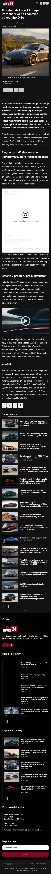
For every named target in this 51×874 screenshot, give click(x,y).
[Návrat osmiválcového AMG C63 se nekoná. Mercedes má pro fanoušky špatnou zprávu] (10, 458)
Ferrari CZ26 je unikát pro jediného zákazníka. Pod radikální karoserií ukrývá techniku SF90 (34, 562)
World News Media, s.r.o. (21, 864)
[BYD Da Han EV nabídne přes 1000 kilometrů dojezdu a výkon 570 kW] (10, 435)
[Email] (16, 90)
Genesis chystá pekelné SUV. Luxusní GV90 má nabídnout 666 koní (33, 492)
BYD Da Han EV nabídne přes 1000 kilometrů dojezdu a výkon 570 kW (33, 434)
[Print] (21, 90)
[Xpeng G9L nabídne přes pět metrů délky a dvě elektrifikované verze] (10, 574)
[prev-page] (3, 606)
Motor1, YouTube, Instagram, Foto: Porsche (22, 77)
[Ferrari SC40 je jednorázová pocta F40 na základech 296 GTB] (11, 665)
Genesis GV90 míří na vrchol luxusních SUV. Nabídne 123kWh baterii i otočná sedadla (33, 446)
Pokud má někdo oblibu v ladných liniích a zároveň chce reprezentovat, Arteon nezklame (34, 699)
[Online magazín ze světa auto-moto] (8, 3)
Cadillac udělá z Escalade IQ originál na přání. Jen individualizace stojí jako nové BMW (32, 597)
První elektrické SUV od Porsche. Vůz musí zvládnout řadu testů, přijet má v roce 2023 (33, 687)
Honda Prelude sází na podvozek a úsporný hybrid (34, 539)
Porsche (19, 183)
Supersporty (9, 23)
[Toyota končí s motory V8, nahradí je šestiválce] (11, 676)
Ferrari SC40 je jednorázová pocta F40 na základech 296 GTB (34, 664)
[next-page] (7, 606)
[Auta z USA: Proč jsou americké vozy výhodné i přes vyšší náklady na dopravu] (10, 423)
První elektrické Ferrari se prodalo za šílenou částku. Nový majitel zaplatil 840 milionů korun (33, 481)
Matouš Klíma (13, 81)
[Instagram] (44, 3)
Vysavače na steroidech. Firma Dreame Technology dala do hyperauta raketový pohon (34, 711)
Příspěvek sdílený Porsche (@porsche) (25, 249)
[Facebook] (41, 3)
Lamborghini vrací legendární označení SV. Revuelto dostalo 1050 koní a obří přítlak (34, 527)
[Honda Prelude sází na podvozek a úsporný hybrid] (10, 539)
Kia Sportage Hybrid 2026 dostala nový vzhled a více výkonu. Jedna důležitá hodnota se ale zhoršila (33, 550)
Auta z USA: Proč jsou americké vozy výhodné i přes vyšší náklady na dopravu (34, 423)
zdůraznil (43, 144)
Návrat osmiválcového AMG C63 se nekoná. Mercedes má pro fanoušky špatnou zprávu (34, 458)
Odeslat (25, 854)
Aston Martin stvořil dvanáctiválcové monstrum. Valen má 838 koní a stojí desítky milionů (34, 504)
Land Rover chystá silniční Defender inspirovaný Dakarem (32, 515)
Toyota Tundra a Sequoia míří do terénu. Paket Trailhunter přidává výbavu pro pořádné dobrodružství (34, 469)
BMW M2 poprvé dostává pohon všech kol (33, 585)
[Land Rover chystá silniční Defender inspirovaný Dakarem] (10, 516)
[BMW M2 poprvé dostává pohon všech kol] (10, 585)
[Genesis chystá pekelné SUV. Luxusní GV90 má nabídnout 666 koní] (10, 493)
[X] (47, 3)
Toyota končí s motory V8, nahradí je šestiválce (33, 675)
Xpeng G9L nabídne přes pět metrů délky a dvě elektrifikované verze (34, 573)
